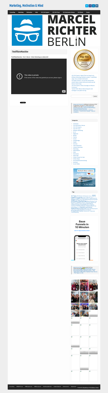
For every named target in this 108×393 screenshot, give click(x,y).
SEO (88, 211)
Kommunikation (74, 207)
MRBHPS (73, 208)
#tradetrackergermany (88, 106)
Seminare (75, 162)
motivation (88, 207)
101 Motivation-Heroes (69, 12)
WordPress (85, 387)
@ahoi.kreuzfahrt (77, 267)
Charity (75, 137)
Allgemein (75, 133)
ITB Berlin (83, 206)
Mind (36, 12)
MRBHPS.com (20, 386)
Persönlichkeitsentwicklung (80, 160)
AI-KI (74, 132)
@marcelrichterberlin (78, 104)
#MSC (90, 269)
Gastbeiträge (76, 140)
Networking (80, 208)
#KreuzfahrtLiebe (77, 269)
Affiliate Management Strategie (91, 199)
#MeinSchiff (85, 269)
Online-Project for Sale (79, 157)
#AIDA (93, 269)
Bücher (75, 135)
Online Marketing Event (82, 209)
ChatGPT (83, 202)
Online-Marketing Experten (92, 208)
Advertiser (95, 198)
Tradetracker (92, 211)
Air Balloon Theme (94, 387)
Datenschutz (66, 386)
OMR (84, 208)
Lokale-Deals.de (57, 386)
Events (88, 12)
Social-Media (76, 164)
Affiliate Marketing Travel (92, 201)
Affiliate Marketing (78, 201)
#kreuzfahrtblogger (78, 270)
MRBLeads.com (28, 386)
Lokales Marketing (77, 147)
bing (72, 202)
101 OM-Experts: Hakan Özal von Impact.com (83, 75)
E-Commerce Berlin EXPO (86, 203)
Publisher (81, 211)
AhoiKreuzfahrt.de (47, 386)
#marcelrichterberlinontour (80, 108)
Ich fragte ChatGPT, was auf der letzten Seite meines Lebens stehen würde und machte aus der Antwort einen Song (83, 82)
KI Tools (94, 206)
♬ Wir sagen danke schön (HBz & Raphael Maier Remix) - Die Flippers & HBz (85, 271)
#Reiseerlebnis (88, 268)
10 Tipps (73, 196)
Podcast (89, 209)
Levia (79, 207)
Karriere (75, 143)
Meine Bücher (76, 150)
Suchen (95, 96)
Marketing (20, 12)
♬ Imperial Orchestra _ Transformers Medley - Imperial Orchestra (84, 111)
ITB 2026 (78, 206)
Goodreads (73, 206)
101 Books (80, 12)
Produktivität (75, 211)
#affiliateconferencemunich (80, 110)
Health (74, 142)
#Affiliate (93, 107)
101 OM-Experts (45, 12)
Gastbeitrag (91, 204)
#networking (87, 107)
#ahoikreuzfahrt (87, 270)
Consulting (12, 12)
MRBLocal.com (37, 386)
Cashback (78, 202)
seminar (85, 211)
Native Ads (76, 155)
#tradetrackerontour (78, 107)
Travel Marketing (75, 212)
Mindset (82, 207)
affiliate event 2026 (80, 199)
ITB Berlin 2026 (89, 206)
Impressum (73, 386)
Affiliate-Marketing (78, 130)
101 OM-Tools (56, 12)
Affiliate (73, 199)
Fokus (88, 204)
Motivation (29, 12)
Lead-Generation (77, 145)
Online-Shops (76, 158)
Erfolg (81, 204)
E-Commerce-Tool (77, 203)
